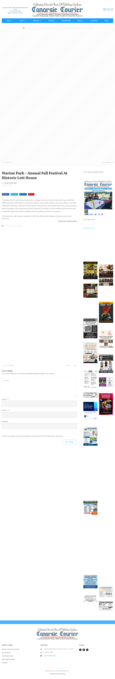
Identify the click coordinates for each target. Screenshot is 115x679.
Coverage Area (7, 656)
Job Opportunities (8, 659)
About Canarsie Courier (10, 649)
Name (6, 399)
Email (6, 410)
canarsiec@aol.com (50, 655)
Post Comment (69, 442)
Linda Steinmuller (10, 183)
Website (5, 421)
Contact (5, 663)
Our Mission (6, 652)
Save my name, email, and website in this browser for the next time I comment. (33, 436)
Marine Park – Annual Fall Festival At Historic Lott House (34, 175)
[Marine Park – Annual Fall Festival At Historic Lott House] (57, 94)
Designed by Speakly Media (57, 673)
